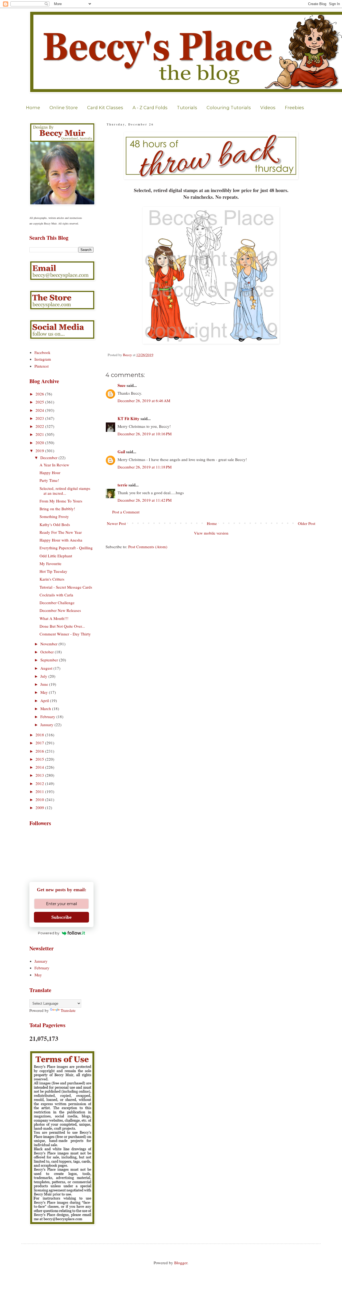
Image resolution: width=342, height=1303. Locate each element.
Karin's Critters (52, 579)
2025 (40, 402)
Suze (122, 385)
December (49, 457)
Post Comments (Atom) (147, 546)
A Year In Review (54, 464)
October (47, 651)
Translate (68, 1010)
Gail (121, 452)
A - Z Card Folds (150, 107)
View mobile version (211, 533)
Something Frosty (54, 516)
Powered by (48, 933)
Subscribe (61, 917)
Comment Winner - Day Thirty (65, 634)
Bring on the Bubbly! (57, 508)
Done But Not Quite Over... (62, 626)
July (44, 676)
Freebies (294, 107)
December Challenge (57, 602)
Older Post (306, 523)
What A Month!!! (54, 618)
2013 (40, 775)
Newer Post (116, 523)
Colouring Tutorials (229, 107)
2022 (40, 426)
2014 (40, 767)
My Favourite (50, 563)
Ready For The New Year (61, 532)
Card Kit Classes (105, 107)
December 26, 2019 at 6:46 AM (144, 400)
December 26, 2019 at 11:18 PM (145, 467)
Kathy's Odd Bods (55, 524)
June (44, 684)
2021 (40, 434)
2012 (40, 783)
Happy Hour (50, 472)
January (47, 724)
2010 (40, 799)
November (49, 643)
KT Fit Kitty (128, 418)
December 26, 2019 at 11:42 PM (145, 500)
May (44, 692)
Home (33, 107)
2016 (40, 751)
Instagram (42, 359)
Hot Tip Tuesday (53, 571)
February (48, 716)
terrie (122, 485)
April (45, 700)
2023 (40, 418)
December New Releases (60, 610)
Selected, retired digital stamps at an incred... (65, 491)
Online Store (63, 107)
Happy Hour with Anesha (61, 540)
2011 (40, 791)
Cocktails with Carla (56, 594)
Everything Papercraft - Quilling (66, 547)
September (49, 659)
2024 (40, 410)
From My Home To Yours (61, 501)
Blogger (180, 1262)
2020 (40, 442)
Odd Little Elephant (56, 555)
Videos (267, 107)
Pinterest (41, 366)
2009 (40, 807)
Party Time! (49, 480)
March (46, 708)
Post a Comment (125, 512)
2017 (40, 742)
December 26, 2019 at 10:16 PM (145, 433)
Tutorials (187, 107)
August (46, 668)
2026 (40, 394)
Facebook (42, 352)
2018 (40, 734)
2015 (40, 759)
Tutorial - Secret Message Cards (66, 587)
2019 (40, 450)
